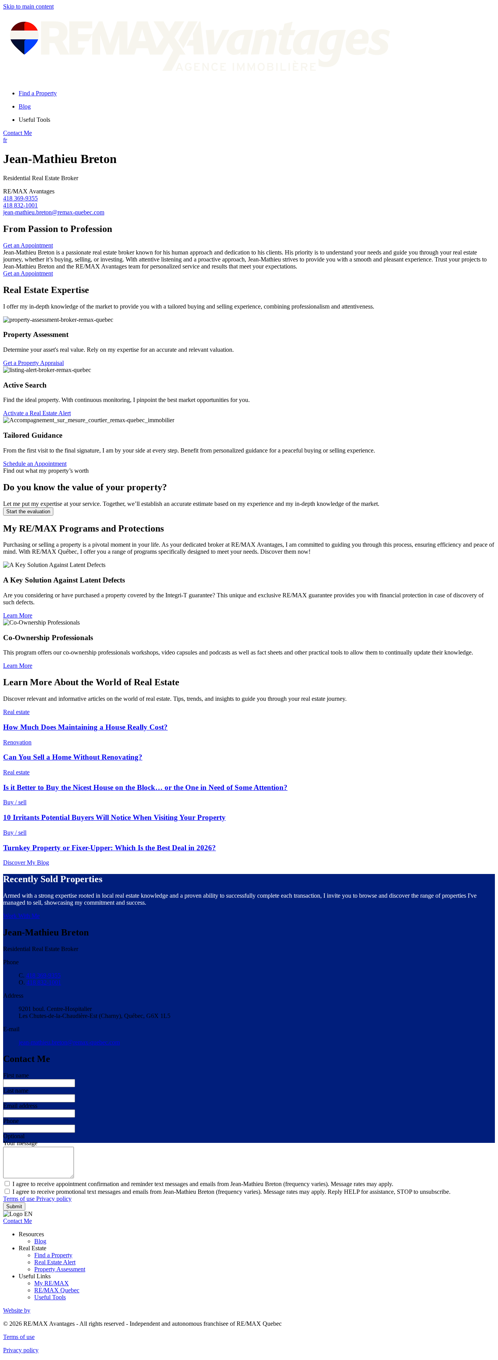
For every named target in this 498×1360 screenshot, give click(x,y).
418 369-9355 (20, 198)
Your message (20, 1143)
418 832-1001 (20, 205)
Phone (11, 1121)
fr (5, 140)
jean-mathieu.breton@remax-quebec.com (53, 212)
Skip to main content (28, 6)
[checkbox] (249, 1184)
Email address (20, 1105)
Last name (15, 1090)
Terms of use (19, 1198)
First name (16, 1075)
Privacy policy (54, 1198)
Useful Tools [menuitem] (34, 119)
